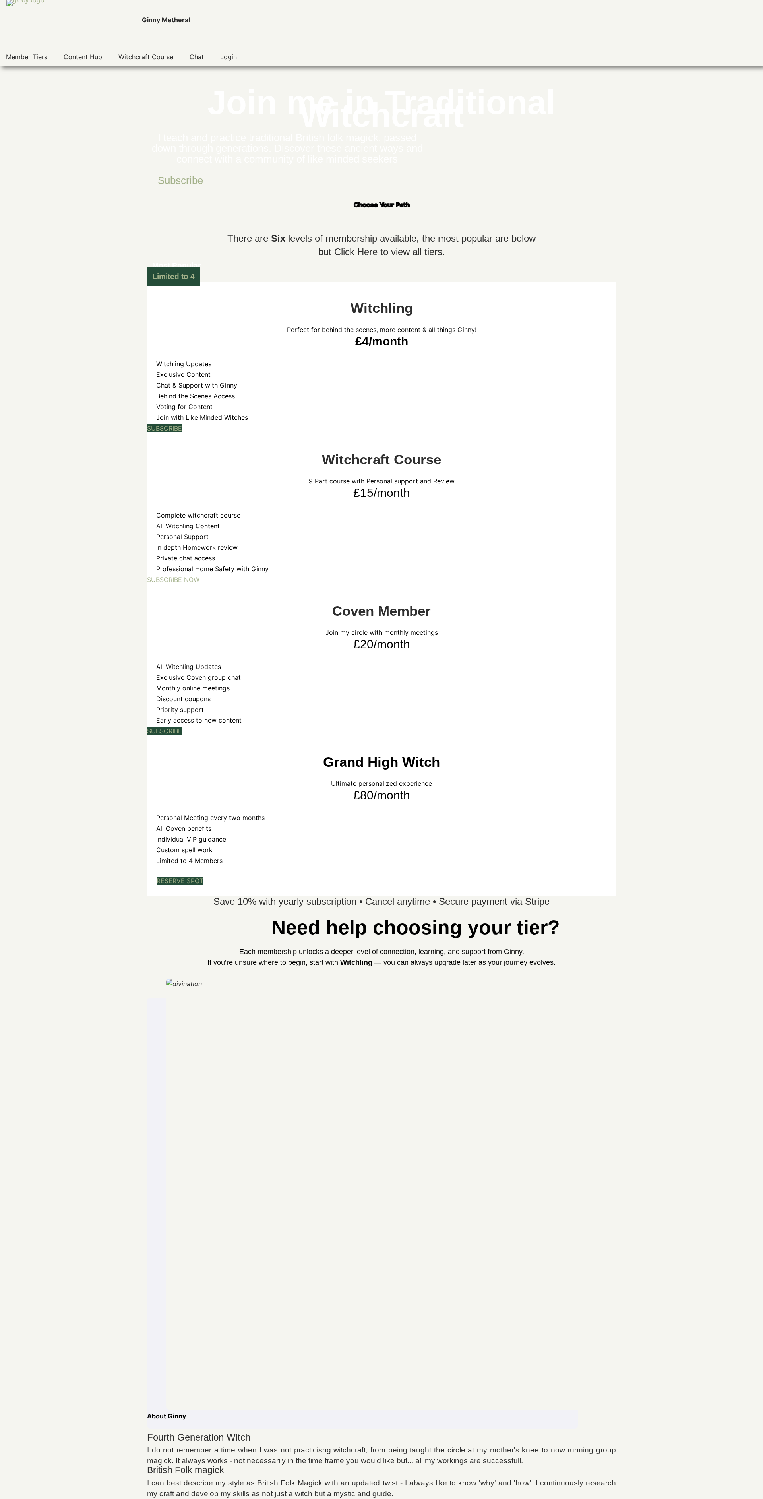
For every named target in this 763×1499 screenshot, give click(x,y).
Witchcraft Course (145, 57)
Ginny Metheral (166, 20)
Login (228, 57)
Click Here (356, 251)
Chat (197, 57)
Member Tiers (26, 57)
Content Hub (83, 57)
